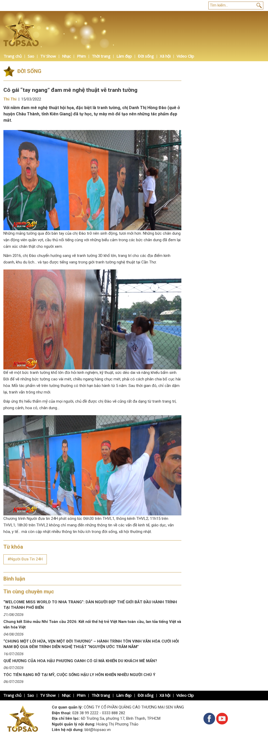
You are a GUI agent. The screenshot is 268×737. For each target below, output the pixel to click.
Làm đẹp (124, 56)
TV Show (48, 56)
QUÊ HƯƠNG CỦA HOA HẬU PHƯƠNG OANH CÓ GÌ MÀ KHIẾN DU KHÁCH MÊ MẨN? (80, 661)
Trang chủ (13, 56)
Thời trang (101, 56)
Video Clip (185, 56)
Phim (81, 56)
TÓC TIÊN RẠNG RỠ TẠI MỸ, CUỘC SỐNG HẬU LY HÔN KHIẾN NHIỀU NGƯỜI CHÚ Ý (79, 674)
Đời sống (146, 56)
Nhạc (66, 56)
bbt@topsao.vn (98, 729)
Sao (31, 56)
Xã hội (165, 56)
